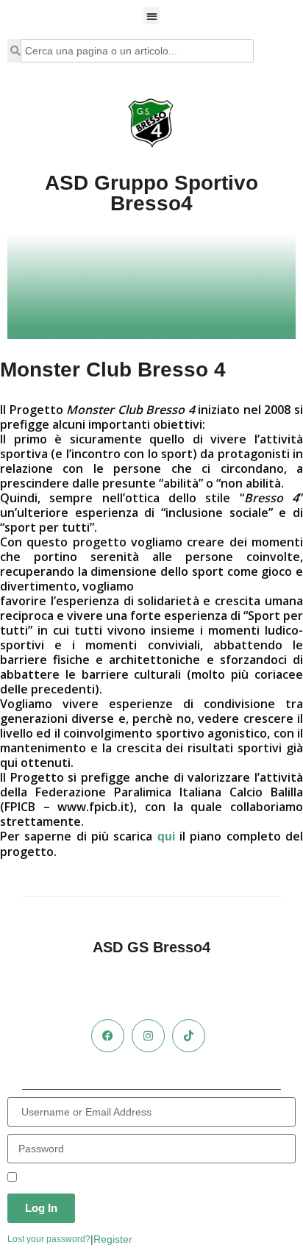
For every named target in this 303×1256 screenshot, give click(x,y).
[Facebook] (107, 1035)
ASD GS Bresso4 (151, 947)
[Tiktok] (188, 1035)
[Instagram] (148, 1035)
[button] (151, 15)
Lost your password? (48, 1239)
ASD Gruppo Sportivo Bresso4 (151, 193)
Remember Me (53, 1178)
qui (166, 836)
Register (112, 1239)
